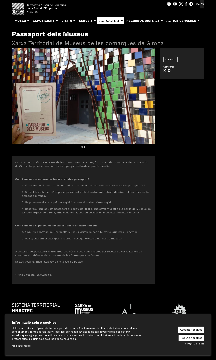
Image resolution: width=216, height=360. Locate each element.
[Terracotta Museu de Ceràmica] (42, 10)
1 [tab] (82, 147)
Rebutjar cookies (191, 337)
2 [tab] (84, 147)
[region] (83, 98)
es (202, 4)
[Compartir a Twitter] (164, 70)
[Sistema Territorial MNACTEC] (36, 307)
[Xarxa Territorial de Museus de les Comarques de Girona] (84, 309)
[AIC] (132, 311)
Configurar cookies (194, 344)
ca (198, 4)
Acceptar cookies (191, 329)
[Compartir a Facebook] (169, 70)
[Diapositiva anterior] (16, 98)
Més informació (21, 345)
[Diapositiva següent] (150, 98)
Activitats (170, 59)
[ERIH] (180, 311)
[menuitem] (169, 4)
